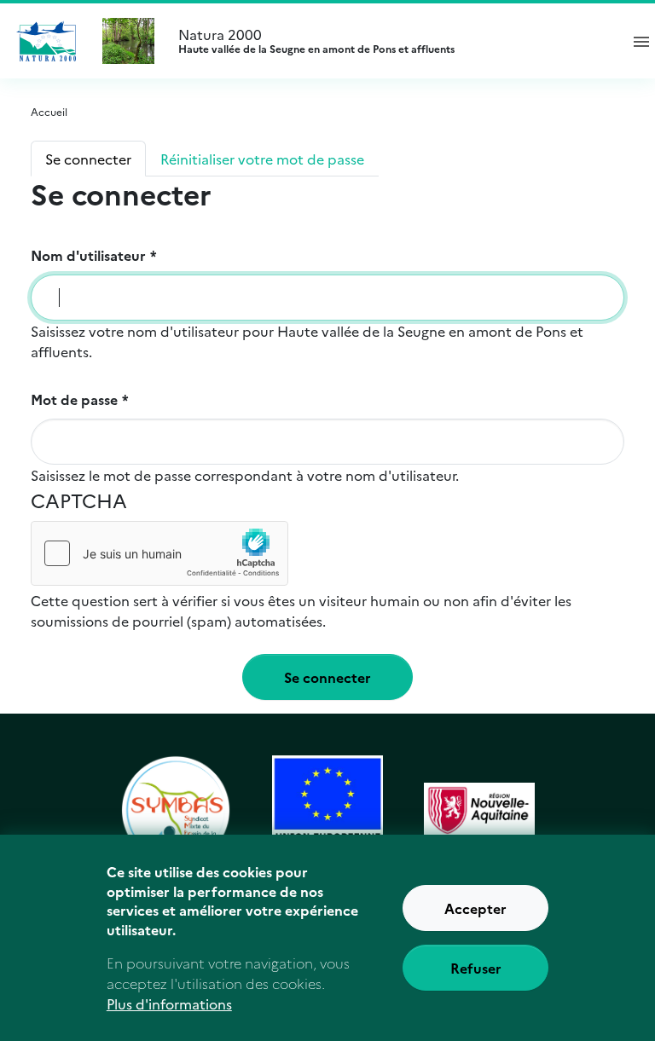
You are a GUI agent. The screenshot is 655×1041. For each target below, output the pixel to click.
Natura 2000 (316, 40)
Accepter (475, 908)
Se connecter (88, 158)
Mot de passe (74, 399)
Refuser (475, 967)
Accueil (49, 111)
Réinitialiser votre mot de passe (262, 158)
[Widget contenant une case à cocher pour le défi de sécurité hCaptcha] (159, 553)
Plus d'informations (169, 1003)
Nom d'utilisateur (88, 255)
